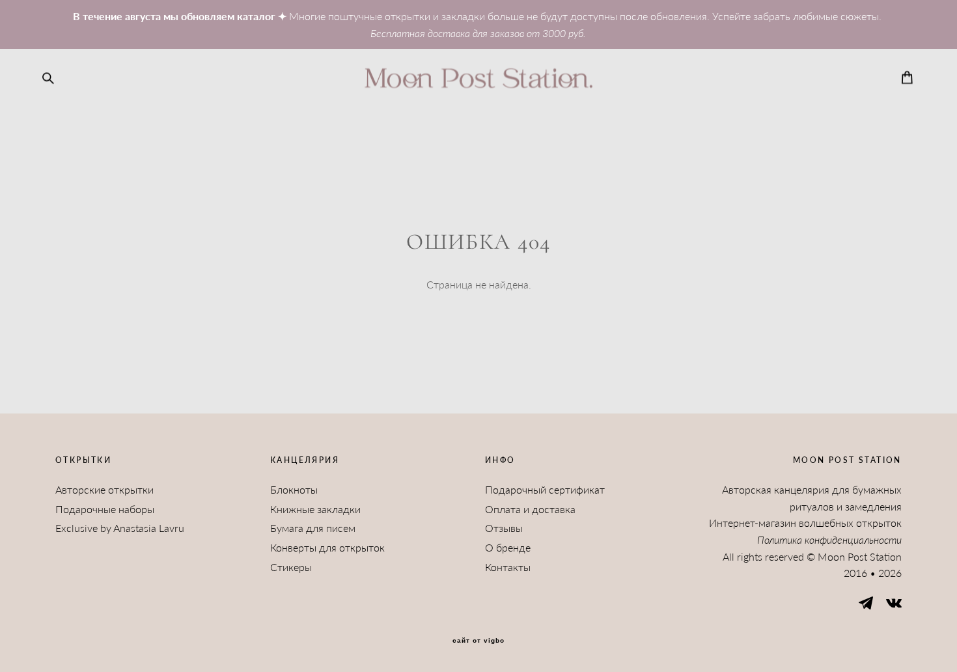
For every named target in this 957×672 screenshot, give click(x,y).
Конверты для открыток (327, 547)
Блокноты (294, 489)
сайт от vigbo (478, 640)
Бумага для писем (312, 528)
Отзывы (504, 528)
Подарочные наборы (104, 509)
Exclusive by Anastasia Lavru (119, 528)
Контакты (508, 567)
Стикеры (291, 567)
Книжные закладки (315, 509)
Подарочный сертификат (545, 489)
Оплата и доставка (530, 509)
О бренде (508, 547)
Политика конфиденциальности (829, 539)
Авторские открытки (104, 489)
